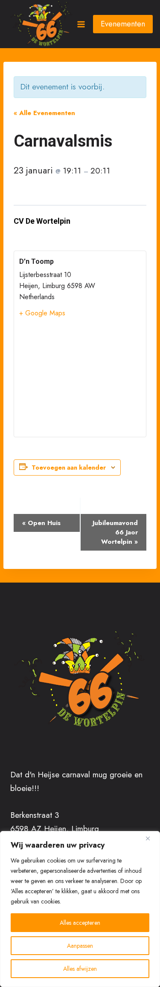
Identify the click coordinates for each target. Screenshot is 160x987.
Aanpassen (80, 945)
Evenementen (123, 23)
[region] (80, 909)
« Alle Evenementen (44, 113)
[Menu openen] (81, 24)
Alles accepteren (80, 922)
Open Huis (41, 523)
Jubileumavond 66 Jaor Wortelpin (115, 532)
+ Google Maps (42, 313)
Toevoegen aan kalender (69, 467)
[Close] (151, 838)
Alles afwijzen (80, 968)
